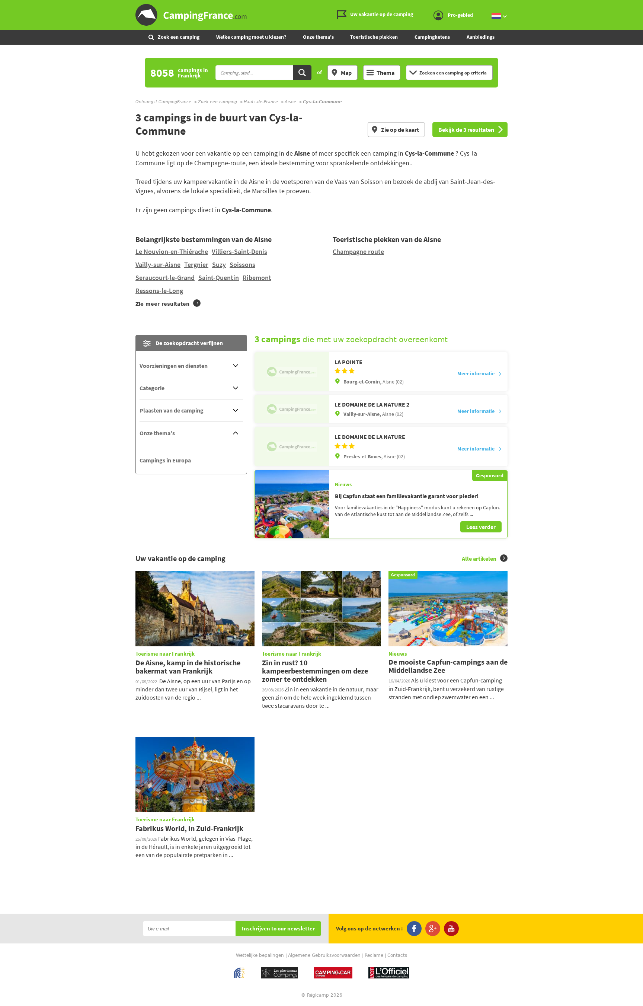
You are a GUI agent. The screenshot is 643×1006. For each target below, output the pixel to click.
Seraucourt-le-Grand (165, 277)
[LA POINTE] (292, 371)
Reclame (374, 955)
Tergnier (196, 264)
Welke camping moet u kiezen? (251, 37)
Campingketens (432, 37)
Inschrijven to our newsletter (278, 929)
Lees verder (481, 527)
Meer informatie (476, 373)
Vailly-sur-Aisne (157, 264)
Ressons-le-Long (159, 290)
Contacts (397, 955)
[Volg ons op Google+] (432, 928)
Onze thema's (318, 37)
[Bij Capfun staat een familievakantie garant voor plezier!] (292, 504)
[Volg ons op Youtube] (451, 928)
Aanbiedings (481, 37)
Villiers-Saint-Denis (239, 251)
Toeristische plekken (374, 37)
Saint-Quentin (218, 277)
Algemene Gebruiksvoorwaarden (324, 955)
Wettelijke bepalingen (260, 955)
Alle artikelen (479, 558)
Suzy (219, 264)
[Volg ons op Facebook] (414, 928)
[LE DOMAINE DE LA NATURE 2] (292, 409)
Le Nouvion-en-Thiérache (171, 251)
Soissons (242, 264)
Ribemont (257, 277)
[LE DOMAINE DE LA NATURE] (292, 446)
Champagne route (358, 251)
